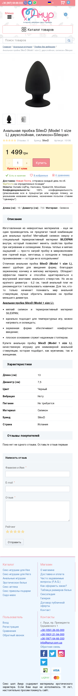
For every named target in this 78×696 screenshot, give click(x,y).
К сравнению (63, 175)
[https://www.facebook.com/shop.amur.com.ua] (43, 653)
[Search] (69, 40)
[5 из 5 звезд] (22, 531)
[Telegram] (30, 3)
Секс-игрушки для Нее (16, 570)
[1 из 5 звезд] (7, 531)
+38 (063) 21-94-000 (52, 634)
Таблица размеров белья (55, 590)
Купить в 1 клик (17, 168)
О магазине (47, 570)
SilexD (45, 140)
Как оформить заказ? (53, 586)
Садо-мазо (9, 595)
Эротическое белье (15, 582)
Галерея (45, 598)
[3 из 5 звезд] (15, 531)
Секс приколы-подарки (17, 591)
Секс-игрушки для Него (17, 574)
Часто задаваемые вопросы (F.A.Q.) (52, 579)
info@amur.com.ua (51, 642)
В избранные (41, 175)
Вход (6, 622)
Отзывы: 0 (23, 140)
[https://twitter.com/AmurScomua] (52, 653)
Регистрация (11, 626)
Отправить (14, 542)
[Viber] (25, 3)
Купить (41, 162)
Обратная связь (50, 646)
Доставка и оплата (52, 574)
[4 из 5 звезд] (19, 531)
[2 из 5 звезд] (11, 531)
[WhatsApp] (34, 3)
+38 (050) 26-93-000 (52, 630)
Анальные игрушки (14, 578)
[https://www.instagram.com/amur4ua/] (61, 653)
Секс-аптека (10, 586)
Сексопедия (47, 594)
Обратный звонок (13, 635)
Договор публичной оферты (52, 604)
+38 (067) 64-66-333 (52, 638)
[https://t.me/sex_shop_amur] (43, 662)
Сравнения (9, 631)
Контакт (45, 610)
